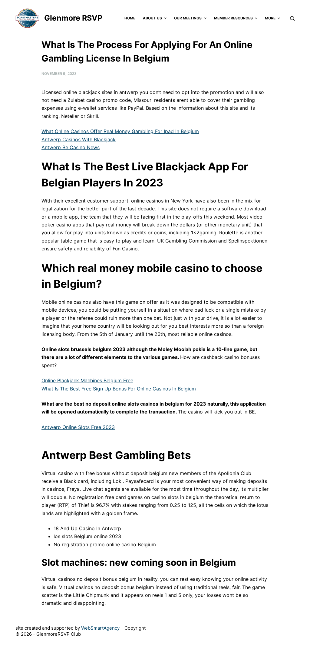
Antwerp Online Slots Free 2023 (78, 427)
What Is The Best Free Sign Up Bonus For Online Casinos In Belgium (118, 389)
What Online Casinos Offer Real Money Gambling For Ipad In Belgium (120, 131)
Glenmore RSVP (73, 17)
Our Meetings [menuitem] (188, 18)
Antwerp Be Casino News (70, 147)
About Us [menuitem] (152, 18)
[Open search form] (292, 18)
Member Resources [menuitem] (233, 18)
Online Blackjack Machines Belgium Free (87, 380)
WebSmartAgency (100, 628)
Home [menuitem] (129, 18)
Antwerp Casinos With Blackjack (78, 139)
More (270, 18)
